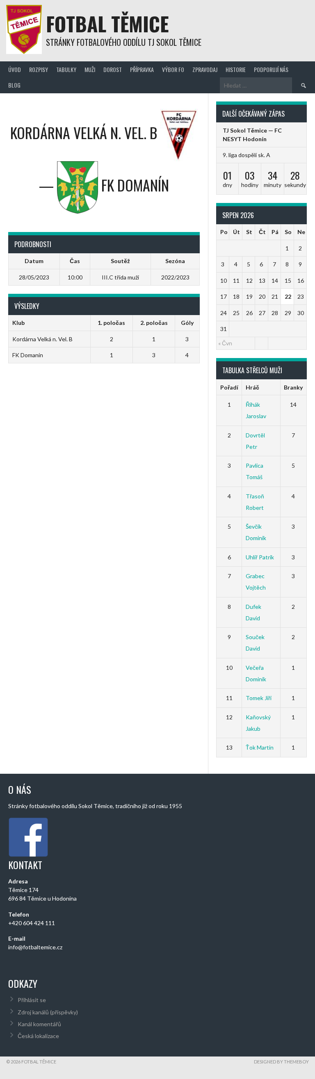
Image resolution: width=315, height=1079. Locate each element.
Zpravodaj (204, 69)
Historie (236, 69)
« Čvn (225, 343)
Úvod (14, 69)
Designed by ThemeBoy (281, 1061)
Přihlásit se (32, 999)
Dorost (112, 69)
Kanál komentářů (39, 1023)
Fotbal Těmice (107, 23)
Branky (293, 387)
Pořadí (229, 387)
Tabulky (66, 69)
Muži (89, 69)
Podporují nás (271, 69)
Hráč (252, 387)
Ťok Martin (260, 747)
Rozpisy (38, 69)
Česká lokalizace (38, 1035)
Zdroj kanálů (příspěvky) (48, 1012)
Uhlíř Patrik (260, 557)
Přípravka (142, 69)
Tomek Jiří (259, 697)
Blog (14, 85)
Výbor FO (173, 69)
